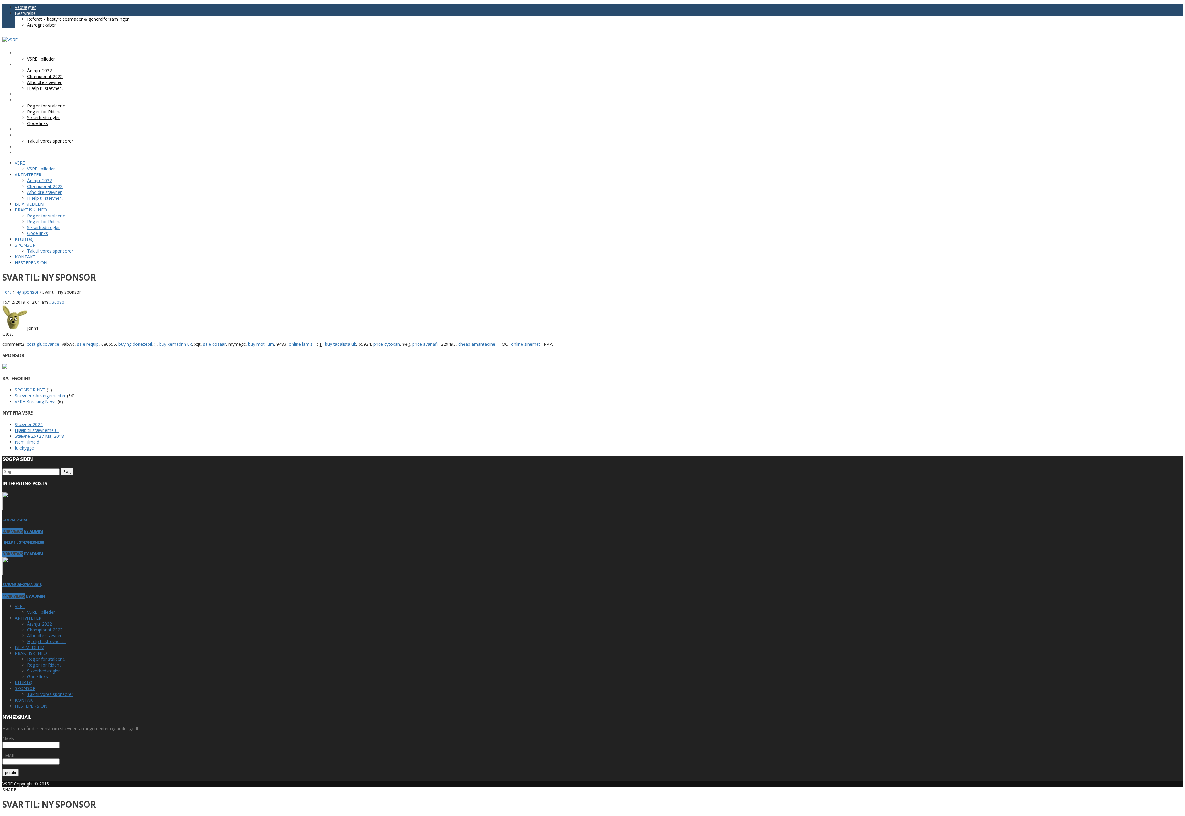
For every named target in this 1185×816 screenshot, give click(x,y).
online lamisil (301, 344)
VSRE (20, 606)
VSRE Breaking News (35, 401)
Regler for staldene (46, 659)
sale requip (88, 344)
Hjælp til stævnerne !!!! (37, 430)
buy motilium (261, 344)
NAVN (8, 739)
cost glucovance (43, 344)
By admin (33, 531)
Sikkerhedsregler (43, 671)
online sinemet (525, 344)
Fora (7, 292)
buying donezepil (135, 344)
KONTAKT (25, 700)
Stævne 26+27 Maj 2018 (39, 436)
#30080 (56, 302)
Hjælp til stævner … (46, 641)
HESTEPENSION (31, 706)
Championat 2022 (45, 630)
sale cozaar (214, 344)
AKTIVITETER (28, 618)
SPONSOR (25, 688)
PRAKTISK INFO (31, 653)
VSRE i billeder (41, 612)
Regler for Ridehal (45, 665)
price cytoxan (386, 344)
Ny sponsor (27, 292)
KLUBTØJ (24, 682)
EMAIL (8, 755)
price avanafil (425, 344)
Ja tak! (10, 773)
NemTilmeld (27, 442)
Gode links (37, 677)
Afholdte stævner (44, 635)
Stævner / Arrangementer (40, 396)
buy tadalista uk (340, 344)
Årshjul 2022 (39, 624)
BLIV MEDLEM (29, 647)
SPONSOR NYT (30, 390)
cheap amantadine (476, 344)
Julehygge (24, 448)
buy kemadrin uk (175, 344)
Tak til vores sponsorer (50, 694)
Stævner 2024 (29, 424)
